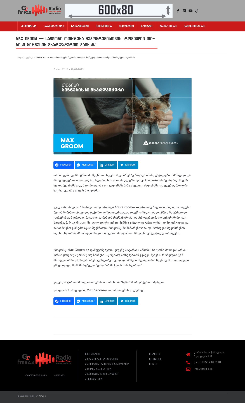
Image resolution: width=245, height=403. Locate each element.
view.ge (42, 396)
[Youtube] (190, 11)
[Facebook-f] (178, 11)
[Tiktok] (197, 11)
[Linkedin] (184, 11)
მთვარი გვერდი (25, 57)
